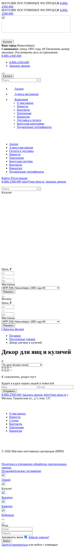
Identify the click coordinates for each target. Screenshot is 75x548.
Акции (19, 88)
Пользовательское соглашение (21, 471)
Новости (22, 106)
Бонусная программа (30, 123)
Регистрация (19, 178)
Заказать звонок (19, 65)
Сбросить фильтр (13, 329)
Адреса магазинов (26, 94)
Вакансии (23, 116)
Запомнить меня (13, 537)
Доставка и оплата (29, 120)
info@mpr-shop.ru (33, 181)
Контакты (23, 109)
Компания (21, 99)
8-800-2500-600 (11, 55)
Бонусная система (21, 161)
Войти (6, 178)
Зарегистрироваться (15, 544)
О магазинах (25, 103)
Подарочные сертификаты (34, 127)
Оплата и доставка (21, 151)
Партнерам (24, 113)
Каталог (7, 41)
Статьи (13, 420)
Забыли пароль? (38, 537)
